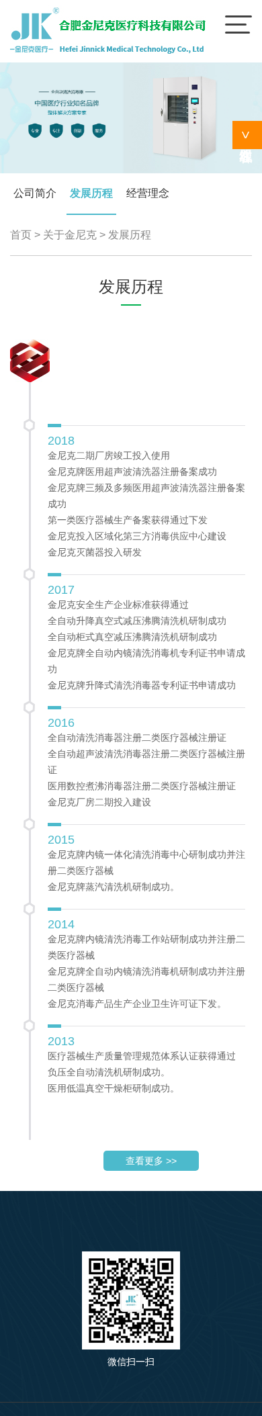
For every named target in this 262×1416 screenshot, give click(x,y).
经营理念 (147, 193)
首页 (21, 234)
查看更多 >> (151, 1160)
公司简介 (34, 193)
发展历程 (91, 193)
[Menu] (238, 23)
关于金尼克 (70, 234)
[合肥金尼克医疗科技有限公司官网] (108, 52)
